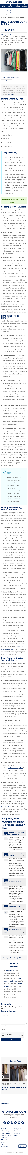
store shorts (5, 806)
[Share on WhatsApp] (14, 30)
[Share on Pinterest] (12, 30)
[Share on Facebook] (6, 30)
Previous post (5, 1103)
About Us (3, 1128)
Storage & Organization (10, 10)
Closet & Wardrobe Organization (8, 12)
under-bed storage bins (15, 768)
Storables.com (10, 970)
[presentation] (2, 1077)
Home (2, 10)
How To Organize (6, 81)
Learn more (10, 94)
